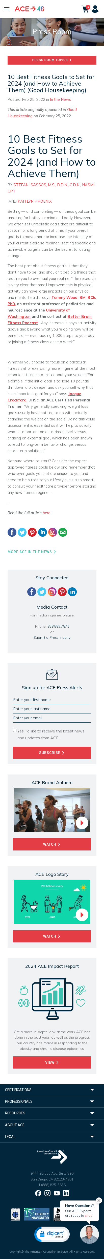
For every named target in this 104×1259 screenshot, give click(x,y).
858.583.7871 (58, 626)
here (46, 512)
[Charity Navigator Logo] (36, 1213)
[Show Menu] (7, 9)
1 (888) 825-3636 (52, 1185)
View (50, 1062)
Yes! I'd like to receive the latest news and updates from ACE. (51, 734)
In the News (60, 99)
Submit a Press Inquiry (52, 637)
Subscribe (50, 753)
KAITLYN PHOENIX (35, 201)
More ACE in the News (30, 552)
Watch (50, 844)
